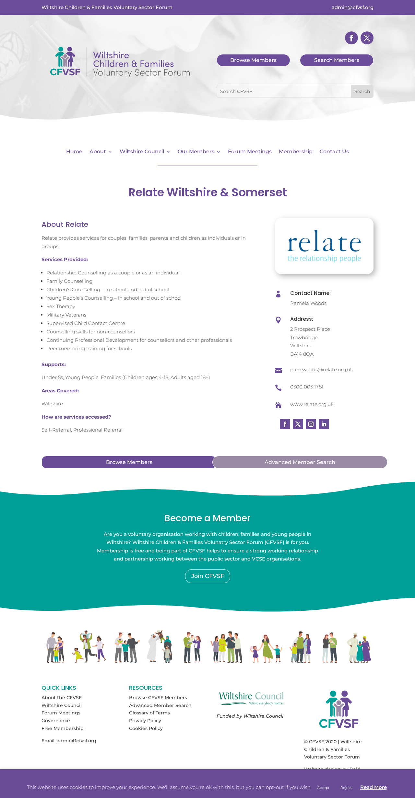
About (97, 152)
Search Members (336, 60)
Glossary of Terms (149, 713)
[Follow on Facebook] (351, 37)
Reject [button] (346, 787)
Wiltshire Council (142, 152)
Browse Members (253, 60)
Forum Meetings (250, 152)
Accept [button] (323, 787)
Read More (373, 787)
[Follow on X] (367, 37)
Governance (56, 720)
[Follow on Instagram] (311, 424)
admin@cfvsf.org (76, 741)
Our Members (196, 152)
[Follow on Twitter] (298, 424)
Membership (296, 152)
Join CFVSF (207, 576)
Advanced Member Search (300, 462)
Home (74, 152)
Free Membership (63, 728)
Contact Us (334, 152)
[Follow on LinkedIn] (324, 424)
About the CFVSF (62, 697)
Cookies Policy (146, 728)
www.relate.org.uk (312, 404)
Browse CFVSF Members (158, 697)
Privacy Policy (145, 720)
